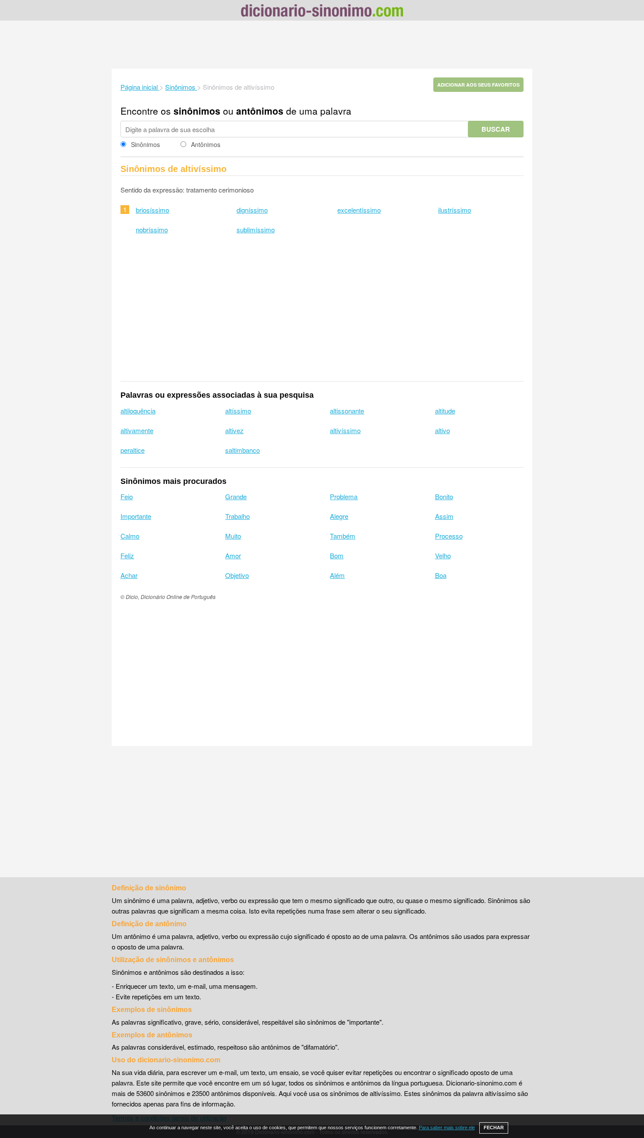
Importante (135, 516)
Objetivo (237, 575)
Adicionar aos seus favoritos (478, 84)
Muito (233, 535)
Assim (444, 516)
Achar (129, 575)
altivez (234, 430)
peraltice (132, 450)
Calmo (129, 535)
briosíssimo (152, 209)
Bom (336, 555)
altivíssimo (345, 430)
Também (342, 535)
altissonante (347, 410)
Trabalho (237, 516)
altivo (442, 430)
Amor (233, 555)
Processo (449, 535)
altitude (445, 410)
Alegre (339, 516)
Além (337, 575)
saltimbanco (242, 450)
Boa (440, 575)
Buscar (495, 129)
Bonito (444, 496)
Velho (443, 555)
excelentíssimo (359, 209)
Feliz (127, 555)
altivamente (136, 430)
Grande (236, 496)
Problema (343, 496)
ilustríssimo (454, 209)
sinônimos (196, 110)
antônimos (259, 110)
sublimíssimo (256, 229)
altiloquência (138, 410)
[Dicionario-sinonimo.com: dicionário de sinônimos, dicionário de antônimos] (322, 11)
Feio (126, 496)
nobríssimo (152, 229)
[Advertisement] (322, 44)
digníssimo (252, 209)
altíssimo (238, 410)
